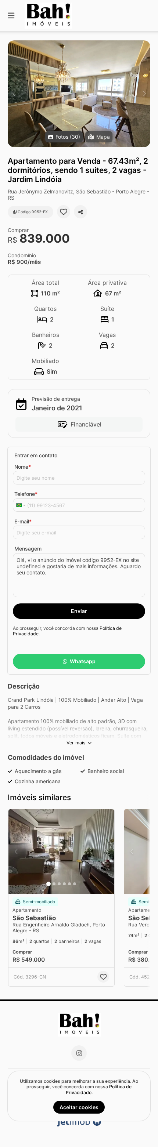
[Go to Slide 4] (64, 883)
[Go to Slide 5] (69, 883)
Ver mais (76, 742)
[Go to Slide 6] (74, 883)
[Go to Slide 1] (48, 884)
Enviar (79, 611)
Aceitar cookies (79, 1107)
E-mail (23, 521)
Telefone (25, 494)
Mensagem (28, 548)
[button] (79, 93)
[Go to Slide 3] (59, 883)
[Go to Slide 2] (54, 883)
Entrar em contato (35, 455)
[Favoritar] (63, 211)
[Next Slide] (144, 93)
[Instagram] (79, 1053)
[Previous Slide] (14, 93)
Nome (22, 467)
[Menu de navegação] (11, 15)
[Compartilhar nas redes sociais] (80, 211)
